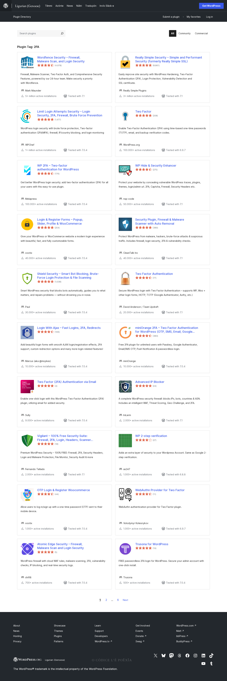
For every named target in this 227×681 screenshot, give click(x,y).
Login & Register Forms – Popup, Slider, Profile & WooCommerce (60, 221)
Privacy (17, 641)
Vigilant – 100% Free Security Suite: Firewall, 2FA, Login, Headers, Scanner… (65, 437)
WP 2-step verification (151, 436)
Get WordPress (211, 5)
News (16, 630)
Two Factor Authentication (154, 273)
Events (139, 630)
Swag (140, 641)
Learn (98, 625)
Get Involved (143, 625)
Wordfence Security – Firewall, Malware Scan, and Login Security (61, 59)
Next (125, 600)
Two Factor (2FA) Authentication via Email (66, 382)
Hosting (17, 636)
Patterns (58, 641)
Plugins (58, 636)
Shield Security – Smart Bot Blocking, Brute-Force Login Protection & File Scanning (68, 275)
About (16, 625)
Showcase (59, 625)
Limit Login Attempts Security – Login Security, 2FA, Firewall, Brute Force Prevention (69, 113)
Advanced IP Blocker (149, 382)
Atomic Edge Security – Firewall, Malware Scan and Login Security (60, 546)
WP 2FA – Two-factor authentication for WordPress (58, 167)
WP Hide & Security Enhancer (155, 165)
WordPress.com (186, 625)
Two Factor (143, 111)
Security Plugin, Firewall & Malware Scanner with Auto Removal (159, 221)
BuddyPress (184, 641)
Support (99, 630)
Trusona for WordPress (151, 544)
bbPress (182, 636)
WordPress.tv (103, 641)
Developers (101, 636)
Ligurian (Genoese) (55, 660)
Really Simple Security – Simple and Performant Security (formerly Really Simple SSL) (168, 59)
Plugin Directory (22, 16)
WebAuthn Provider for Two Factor (160, 490)
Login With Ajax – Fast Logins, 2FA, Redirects (69, 328)
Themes (58, 630)
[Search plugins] (62, 33)
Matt (180, 630)
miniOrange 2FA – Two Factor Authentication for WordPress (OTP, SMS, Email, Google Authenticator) (166, 330)
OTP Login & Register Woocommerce (63, 490)
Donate (141, 636)
